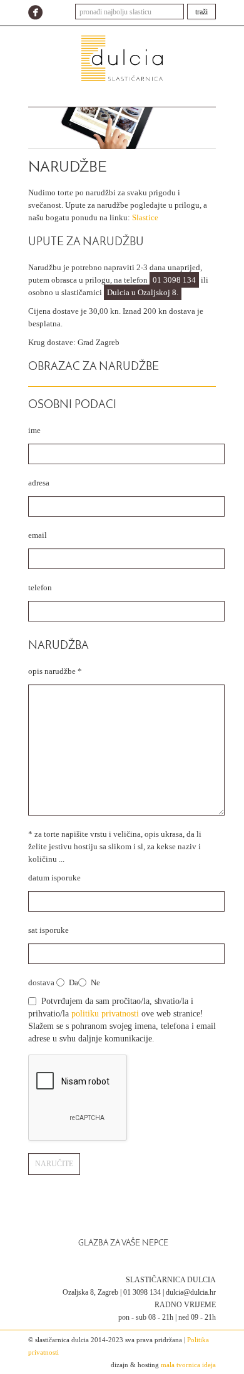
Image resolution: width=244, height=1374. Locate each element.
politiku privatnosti (105, 1013)
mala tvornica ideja (188, 1364)
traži (201, 11)
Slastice (145, 217)
